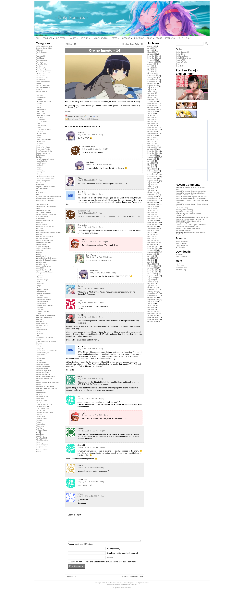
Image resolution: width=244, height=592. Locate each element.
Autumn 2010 (85, 119)
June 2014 (151, 210)
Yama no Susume (42, 444)
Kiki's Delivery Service (43, 212)
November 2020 (152, 58)
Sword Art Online (41, 400)
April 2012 (150, 262)
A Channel (39, 50)
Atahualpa (133, 584)
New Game (40, 284)
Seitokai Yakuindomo (43, 367)
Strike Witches (41, 392)
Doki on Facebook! (182, 52)
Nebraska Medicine (182, 228)
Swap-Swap (40, 398)
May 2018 (150, 117)
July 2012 (150, 256)
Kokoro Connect (41, 230)
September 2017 (153, 133)
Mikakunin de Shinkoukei (44, 272)
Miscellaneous (41, 274)
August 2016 (151, 159)
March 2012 (151, 264)
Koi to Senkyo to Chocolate (45, 226)
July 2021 (150, 50)
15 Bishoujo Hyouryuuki (44, 46)
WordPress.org (181, 270)
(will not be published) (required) (122, 553)
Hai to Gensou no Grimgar (45, 159)
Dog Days (39, 117)
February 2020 (152, 76)
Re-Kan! (39, 345)
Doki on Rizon (180, 54)
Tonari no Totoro (41, 418)
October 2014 (152, 202)
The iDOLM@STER (42, 406)
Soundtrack (40, 390)
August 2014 (151, 206)
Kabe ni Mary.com (42, 204)
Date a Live (40, 111)
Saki (37, 357)
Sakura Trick (40, 359)
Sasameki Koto (41, 363)
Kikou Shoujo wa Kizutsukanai (46, 214)
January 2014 (152, 220)
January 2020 (152, 78)
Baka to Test (40, 76)
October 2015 (152, 179)
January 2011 (152, 292)
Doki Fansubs (117, 583)
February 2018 (152, 123)
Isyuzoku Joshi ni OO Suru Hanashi (48, 196)
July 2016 (150, 161)
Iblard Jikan (40, 185)
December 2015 (152, 175)
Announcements (41, 60)
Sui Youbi (39, 394)
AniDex (117, 584)
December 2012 (152, 246)
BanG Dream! (40, 80)
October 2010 (152, 297)
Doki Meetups (40, 119)
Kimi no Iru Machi (42, 216)
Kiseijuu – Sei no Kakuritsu (45, 220)
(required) (113, 548)
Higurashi (39, 173)
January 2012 (152, 268)
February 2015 (152, 194)
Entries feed (180, 266)
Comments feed (181, 268)
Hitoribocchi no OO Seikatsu (45, 177)
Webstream (95, 119)
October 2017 (152, 131)
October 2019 (152, 84)
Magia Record (40, 256)
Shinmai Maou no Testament (45, 376)
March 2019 (151, 97)
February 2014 (152, 218)
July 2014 (150, 208)
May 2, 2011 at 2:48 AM (96, 257)
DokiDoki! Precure (42, 121)
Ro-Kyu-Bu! (40, 349)
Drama (38, 127)
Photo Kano (40, 321)
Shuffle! (38, 384)
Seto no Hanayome (42, 372)
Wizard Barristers (42, 440)
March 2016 (151, 169)
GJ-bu (38, 145)
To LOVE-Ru (40, 410)
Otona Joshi (40, 309)
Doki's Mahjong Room (183, 58)
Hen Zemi (39, 165)
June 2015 (151, 187)
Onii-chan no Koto (42, 301)
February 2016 (152, 171)
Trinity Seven (40, 426)
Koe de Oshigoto (41, 224)
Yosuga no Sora (41, 446)
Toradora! (39, 420)
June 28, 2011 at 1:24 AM (88, 447)
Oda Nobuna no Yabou (43, 294)
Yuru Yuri (39, 448)
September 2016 (153, 157)
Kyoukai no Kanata (42, 246)
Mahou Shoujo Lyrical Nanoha (46, 258)
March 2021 (151, 52)
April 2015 (150, 191)
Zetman (38, 452)
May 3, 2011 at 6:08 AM (87, 349)
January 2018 (152, 125)
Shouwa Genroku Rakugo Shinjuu (47, 382)
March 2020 (151, 74)
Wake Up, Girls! (41, 438)
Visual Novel (40, 436)
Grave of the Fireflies (43, 149)
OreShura (39, 307)
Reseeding (184, 208)
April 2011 (150, 286)
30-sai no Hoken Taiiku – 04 (132, 44)
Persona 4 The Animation (44, 317)
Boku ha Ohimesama (43, 86)
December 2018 (152, 103)
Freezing (39, 135)
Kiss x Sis (39, 222)
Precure (38, 327)
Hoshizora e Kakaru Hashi (45, 179)
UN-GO (38, 432)
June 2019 (151, 92)
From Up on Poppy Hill (43, 139)
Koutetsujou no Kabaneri (44, 240)
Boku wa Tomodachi (43, 88)
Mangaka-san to (41, 264)
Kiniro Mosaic (40, 218)
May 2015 (150, 189)
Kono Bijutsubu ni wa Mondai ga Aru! (48, 232)
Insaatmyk (179, 210)
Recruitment (40, 347)
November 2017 (152, 129)
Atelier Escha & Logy (43, 72)
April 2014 (150, 214)
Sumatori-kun (88, 147)
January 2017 (152, 149)
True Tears (39, 428)
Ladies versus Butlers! (43, 248)
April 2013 (150, 238)
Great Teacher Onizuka (44, 151)
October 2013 (152, 226)
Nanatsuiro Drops (42, 280)
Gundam (39, 157)
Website (110, 557)
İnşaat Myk (179, 212)
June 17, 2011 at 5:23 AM (88, 431)
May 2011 (150, 284)
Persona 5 (39, 319)
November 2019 (152, 82)
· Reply (100, 135)
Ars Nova (39, 66)
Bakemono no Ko (42, 78)
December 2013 (152, 222)
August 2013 (151, 230)
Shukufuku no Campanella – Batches (188, 229)
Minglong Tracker (182, 62)
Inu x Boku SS (41, 193)
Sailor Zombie (40, 355)
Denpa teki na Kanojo (43, 115)
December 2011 (152, 270)
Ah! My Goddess (41, 52)
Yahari (38, 442)
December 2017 (152, 127)
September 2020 (153, 62)
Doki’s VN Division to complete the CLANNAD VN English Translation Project (192, 200)
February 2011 (152, 290)
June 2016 (151, 163)
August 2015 (151, 183)
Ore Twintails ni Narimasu (44, 305)
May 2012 (150, 260)
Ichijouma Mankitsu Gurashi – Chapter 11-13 (190, 194)
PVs (37, 335)
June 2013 (151, 234)
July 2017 (150, 137)
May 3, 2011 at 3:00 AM (87, 317)
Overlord (39, 313)
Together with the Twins (199, 197)
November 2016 (152, 153)
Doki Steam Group (182, 56)
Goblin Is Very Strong (43, 147)
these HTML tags (85, 544)
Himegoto (39, 175)
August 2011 (151, 278)
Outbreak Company (42, 311)
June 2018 (151, 115)
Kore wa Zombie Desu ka (44, 236)
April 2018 (150, 119)
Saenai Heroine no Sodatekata (46, 351)
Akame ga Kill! (40, 56)
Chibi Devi (39, 95)
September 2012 (153, 252)
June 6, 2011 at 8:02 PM (92, 415)
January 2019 (152, 101)
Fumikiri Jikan (40, 141)
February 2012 (152, 266)
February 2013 (152, 242)
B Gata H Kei (40, 74)
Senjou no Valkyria (42, 368)
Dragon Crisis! (41, 125)
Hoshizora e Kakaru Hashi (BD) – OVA (195, 217)
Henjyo (38, 167)
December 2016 (152, 151)
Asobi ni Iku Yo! (41, 68)
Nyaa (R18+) (180, 66)
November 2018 (152, 105)
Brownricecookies (182, 241)
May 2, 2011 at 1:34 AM (87, 194)
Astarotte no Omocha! (43, 70)
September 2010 (153, 299)
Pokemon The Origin (43, 325)
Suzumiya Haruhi (42, 396)
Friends (38, 137)
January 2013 (152, 244)
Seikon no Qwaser (42, 365)
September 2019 (153, 86)
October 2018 (152, 107)
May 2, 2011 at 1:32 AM (87, 180)
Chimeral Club (40, 97)
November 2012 (152, 248)
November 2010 (152, 295)
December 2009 (152, 317)
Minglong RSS (180, 60)
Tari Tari (38, 402)
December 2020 (152, 56)
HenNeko (39, 169)
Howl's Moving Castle (43, 181)
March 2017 (151, 145)
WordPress (125, 584)
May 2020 (150, 70)
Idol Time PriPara (42, 189)
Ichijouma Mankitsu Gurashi (45, 187)
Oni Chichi (39, 295)
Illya (37, 191)
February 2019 (152, 99)
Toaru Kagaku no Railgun (44, 412)
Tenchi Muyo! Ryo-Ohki (44, 404)
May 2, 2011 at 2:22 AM (91, 242)
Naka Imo (39, 278)
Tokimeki (39, 414)
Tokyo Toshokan (181, 256)
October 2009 (152, 321)
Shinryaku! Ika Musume (44, 378)
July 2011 (150, 280)
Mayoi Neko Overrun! (43, 270)
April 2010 (150, 309)
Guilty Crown (40, 155)
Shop (37, 380)
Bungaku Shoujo (41, 92)
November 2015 (152, 177)
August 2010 (151, 301)
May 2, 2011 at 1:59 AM (91, 149)
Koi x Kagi (39, 228)
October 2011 (152, 274)
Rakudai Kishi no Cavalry (44, 337)
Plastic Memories (42, 323)
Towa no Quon (41, 424)
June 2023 (151, 48)
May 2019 (150, 93)
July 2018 (150, 113)
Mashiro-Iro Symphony (44, 266)
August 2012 (151, 254)
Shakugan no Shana (43, 374)
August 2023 (151, 46)
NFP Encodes (180, 247)
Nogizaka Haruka (42, 290)
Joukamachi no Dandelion (45, 200)
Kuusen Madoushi (42, 244)
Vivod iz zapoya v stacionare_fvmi (187, 219)
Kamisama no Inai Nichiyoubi (45, 206)
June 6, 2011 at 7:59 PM (88, 399)
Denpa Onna (40, 113)
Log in (178, 264)
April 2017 (150, 143)
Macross (39, 252)
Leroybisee (179, 225)
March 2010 (151, 311)
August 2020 (151, 64)
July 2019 (150, 90)
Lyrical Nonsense (182, 245)
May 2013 (150, 236)
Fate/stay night (41, 133)
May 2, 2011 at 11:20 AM (88, 288)
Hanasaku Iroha (41, 161)
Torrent (68, 111)
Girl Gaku (39, 143)
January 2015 (152, 196)
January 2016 (152, 173)
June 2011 (150, 282)
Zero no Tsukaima (42, 450)
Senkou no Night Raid (43, 370)
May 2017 (150, 141)
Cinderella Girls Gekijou (44, 101)
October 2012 (152, 250)
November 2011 (152, 272)
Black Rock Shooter (43, 82)
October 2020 (152, 60)
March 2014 (151, 216)
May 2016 (150, 165)
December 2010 (152, 294)
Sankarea (39, 361)
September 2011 (153, 276)
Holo (96, 116)
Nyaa (177, 64)
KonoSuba (39, 234)
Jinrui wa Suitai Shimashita (45, 198)
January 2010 (152, 315)
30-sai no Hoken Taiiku (44, 48)
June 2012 (151, 258)
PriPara (38, 331)
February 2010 (152, 313)
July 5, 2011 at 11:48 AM (88, 467)
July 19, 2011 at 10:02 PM (88, 496)
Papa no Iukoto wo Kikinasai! (45, 315)
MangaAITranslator (182, 187)
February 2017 (152, 147)
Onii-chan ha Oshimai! (43, 299)
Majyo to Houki (41, 262)
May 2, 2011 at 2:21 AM (87, 227)
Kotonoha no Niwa (42, 238)
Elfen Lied (39, 131)
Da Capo (39, 107)
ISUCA (38, 194)
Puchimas (39, 333)
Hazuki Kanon (40, 163)
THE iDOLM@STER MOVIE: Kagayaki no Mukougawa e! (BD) (190, 221)
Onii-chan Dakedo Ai (43, 297)
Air (37, 54)
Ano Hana (39, 62)
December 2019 (152, 80)
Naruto (38, 282)
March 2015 (151, 193)
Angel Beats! (40, 58)
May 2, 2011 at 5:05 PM (87, 303)
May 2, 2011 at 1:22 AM (87, 135)
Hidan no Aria (40, 171)
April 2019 (150, 95)
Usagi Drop (40, 434)
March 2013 (151, 240)
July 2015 (150, 185)
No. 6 (38, 288)
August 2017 (151, 135)
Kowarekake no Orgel (43, 242)
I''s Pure (38, 183)
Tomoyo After (40, 416)
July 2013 (150, 232)
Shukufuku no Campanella (45, 386)
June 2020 (151, 68)
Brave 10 (39, 90)
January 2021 (152, 54)
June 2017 (151, 139)
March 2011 (151, 288)
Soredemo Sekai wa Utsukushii (46, 388)
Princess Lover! (41, 329)
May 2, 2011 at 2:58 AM (96, 164)
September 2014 (153, 204)
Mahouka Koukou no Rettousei (46, 260)
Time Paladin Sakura (43, 408)
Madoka (38, 254)
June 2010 (151, 305)
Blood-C (38, 84)
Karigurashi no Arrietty (43, 210)
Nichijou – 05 (71, 44)
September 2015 (153, 181)
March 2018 (151, 121)
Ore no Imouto (41, 303)
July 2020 (150, 66)
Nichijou (38, 286)
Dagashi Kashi (41, 109)
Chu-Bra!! (39, 99)
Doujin (38, 123)
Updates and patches (198, 191)
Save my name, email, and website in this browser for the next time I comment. (103, 562)
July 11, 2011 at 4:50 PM (88, 482)
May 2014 (150, 212)
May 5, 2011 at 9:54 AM (87, 379)
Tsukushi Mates (41, 430)
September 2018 (153, 109)
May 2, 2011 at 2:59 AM (100, 273)
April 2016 (150, 167)
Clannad (39, 103)
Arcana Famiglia (41, 64)
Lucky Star (39, 250)
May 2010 (150, 307)
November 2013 (152, 224)
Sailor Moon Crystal (42, 353)
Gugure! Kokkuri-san (43, 153)
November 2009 (152, 319)
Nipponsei (179, 254)
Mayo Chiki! (40, 268)
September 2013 (153, 228)
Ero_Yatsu (82, 225)
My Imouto (39, 276)
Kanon (38, 208)
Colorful (38, 105)
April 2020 (150, 72)
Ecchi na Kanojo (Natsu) (44, 129)
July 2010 (150, 303)
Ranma (38, 339)
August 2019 (151, 88)
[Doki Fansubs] (122, 18)
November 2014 (152, 200)
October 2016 (152, 155)
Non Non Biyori (41, 292)
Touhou (38, 422)
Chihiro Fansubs (181, 243)
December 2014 (152, 198)
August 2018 (151, 111)
